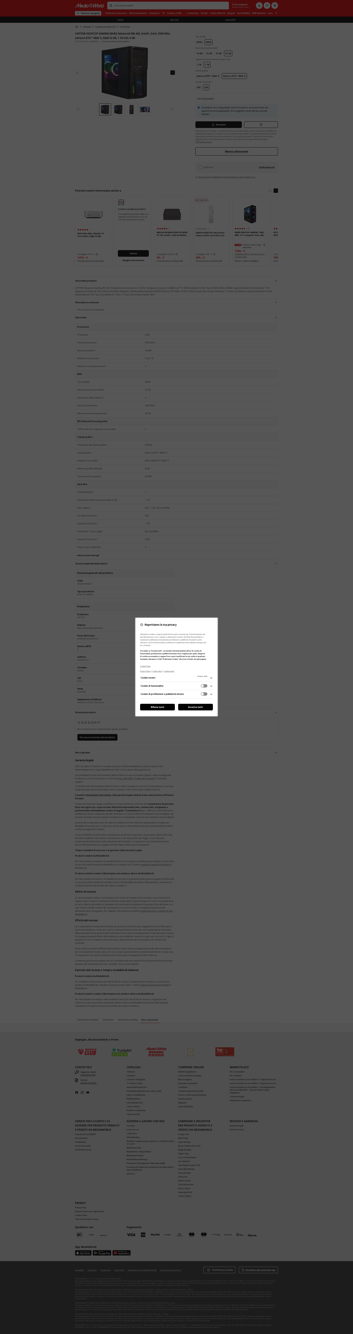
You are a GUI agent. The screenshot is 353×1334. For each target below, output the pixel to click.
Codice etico (157, 671)
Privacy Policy (145, 671)
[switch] (204, 685)
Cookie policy (169, 671)
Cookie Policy (145, 666)
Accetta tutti (195, 707)
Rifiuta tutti (157, 707)
